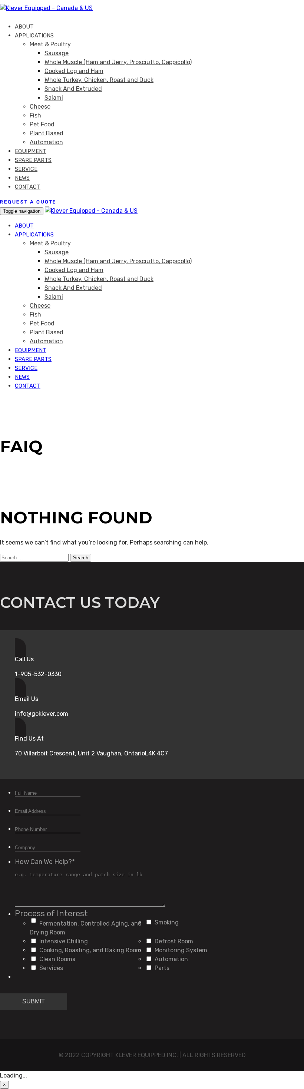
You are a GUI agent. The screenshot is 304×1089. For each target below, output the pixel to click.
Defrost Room (174, 941)
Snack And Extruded (73, 88)
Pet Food (42, 124)
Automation (46, 142)
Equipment (30, 151)
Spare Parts (33, 160)
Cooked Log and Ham (73, 71)
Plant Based (46, 133)
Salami (53, 97)
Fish (35, 115)
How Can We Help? (45, 862)
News (22, 178)
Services (51, 968)
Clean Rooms (57, 959)
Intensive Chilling (63, 941)
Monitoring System (181, 950)
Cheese (40, 106)
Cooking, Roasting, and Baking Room (90, 950)
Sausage (56, 53)
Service (26, 169)
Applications (34, 35)
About (24, 26)
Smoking (167, 922)
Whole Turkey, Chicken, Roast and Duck (98, 79)
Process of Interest (51, 913)
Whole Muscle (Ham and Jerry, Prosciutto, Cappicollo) (118, 62)
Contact (27, 186)
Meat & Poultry (50, 44)
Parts (162, 968)
